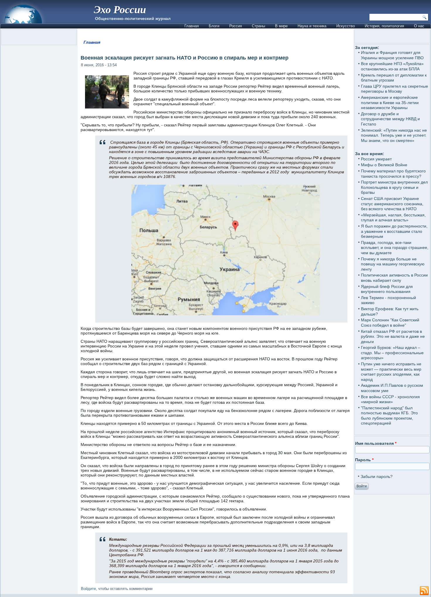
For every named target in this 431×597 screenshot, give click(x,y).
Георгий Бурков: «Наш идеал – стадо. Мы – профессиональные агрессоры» (392, 352)
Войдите (88, 588)
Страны (258, 26)
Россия (235, 26)
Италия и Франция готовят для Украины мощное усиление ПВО (392, 55)
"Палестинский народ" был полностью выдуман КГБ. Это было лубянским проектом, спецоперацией (389, 416)
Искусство (345, 26)
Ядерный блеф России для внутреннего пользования (387, 289)
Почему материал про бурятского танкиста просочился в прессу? (393, 174)
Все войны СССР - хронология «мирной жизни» (390, 399)
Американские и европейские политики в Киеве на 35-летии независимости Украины (390, 102)
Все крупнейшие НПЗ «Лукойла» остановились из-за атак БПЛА (392, 66)
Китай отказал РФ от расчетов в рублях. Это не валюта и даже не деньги (393, 336)
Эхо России (120, 9)
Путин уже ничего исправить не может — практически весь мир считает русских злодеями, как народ (391, 372)
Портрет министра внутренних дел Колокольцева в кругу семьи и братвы (394, 187)
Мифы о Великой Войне (384, 164)
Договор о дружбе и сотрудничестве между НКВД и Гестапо (390, 118)
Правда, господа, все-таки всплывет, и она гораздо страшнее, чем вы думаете (394, 247)
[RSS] (424, 591)
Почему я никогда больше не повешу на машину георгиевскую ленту (393, 264)
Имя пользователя (375, 443)
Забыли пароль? (377, 476)
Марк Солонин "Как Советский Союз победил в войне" (390, 323)
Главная (191, 26)
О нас (419, 26)
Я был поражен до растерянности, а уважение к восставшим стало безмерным (394, 231)
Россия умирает (376, 159)
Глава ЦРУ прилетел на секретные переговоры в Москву (394, 89)
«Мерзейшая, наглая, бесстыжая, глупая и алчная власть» (393, 218)
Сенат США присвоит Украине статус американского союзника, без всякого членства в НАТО (392, 203)
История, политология (384, 26)
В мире (281, 26)
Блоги (214, 26)
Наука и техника (312, 26)
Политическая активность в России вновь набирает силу (394, 278)
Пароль (364, 459)
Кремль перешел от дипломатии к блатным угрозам (394, 78)
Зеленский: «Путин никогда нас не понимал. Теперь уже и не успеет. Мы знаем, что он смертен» (394, 135)
